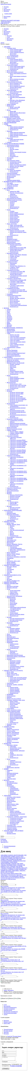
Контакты (6, 11)
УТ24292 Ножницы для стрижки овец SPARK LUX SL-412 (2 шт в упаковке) (13, 949)
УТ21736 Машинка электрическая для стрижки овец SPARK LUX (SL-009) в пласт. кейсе (13, 891)
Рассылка (6, 1033)
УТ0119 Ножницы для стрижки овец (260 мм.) (13, 928)
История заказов (8, 1031)
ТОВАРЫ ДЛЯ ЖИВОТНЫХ (9, 865)
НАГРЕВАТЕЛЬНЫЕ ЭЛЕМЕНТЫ (10, 860)
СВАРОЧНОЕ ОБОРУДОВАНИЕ (9, 862)
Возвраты (17, 877)
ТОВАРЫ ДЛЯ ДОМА (17, 863)
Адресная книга (12, 874)
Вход (2, 873)
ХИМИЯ (3, 870)
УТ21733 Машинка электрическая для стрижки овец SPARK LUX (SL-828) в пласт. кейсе (13, 918)
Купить (3, 898)
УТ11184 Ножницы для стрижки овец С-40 (12, 961)
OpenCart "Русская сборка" (14, 1036)
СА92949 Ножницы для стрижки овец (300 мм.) (13, 938)
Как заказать (7, 9)
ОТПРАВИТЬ (5, 1068)
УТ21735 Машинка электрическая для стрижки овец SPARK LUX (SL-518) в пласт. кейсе (13, 904)
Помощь (6, 34)
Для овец (6, 847)
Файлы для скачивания (11, 876)
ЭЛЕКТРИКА (15, 870)
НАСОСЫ (22, 860)
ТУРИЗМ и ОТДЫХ (13, 869)
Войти (2, 4)
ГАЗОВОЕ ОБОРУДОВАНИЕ (16, 855)
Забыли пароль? (15, 873)
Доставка (6, 6)
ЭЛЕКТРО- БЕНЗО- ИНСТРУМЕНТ (13, 871)
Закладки (18, 874)
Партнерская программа (10, 1013)
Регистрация (7, 4)
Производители (8, 1010)
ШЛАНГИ (8, 870)
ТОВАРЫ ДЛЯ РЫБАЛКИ (8, 867)
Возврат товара (8, 1022)
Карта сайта (7, 1023)
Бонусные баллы (9, 877)
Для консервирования (9, 846)
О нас (5, 8)
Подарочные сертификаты (11, 1011)
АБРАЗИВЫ (4, 855)
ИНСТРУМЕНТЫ (11, 859)
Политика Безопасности (10, 1007)
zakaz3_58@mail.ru (9, 990)
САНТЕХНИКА (5, 862)
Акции (5, 1014)
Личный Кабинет (8, 1029)
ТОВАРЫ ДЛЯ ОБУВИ (16, 866)
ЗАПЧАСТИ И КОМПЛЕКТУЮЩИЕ (12, 857)
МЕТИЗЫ (19, 859)
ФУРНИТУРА (22, 869)
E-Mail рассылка (11, 879)
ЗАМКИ (13, 856)
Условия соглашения (9, 1008)
